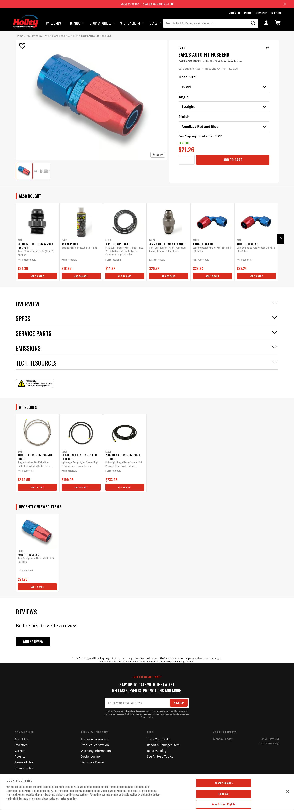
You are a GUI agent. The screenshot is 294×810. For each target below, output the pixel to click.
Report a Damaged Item (163, 745)
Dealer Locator (91, 756)
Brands (75, 23)
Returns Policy (157, 751)
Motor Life (234, 13)
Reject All (223, 794)
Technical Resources (94, 739)
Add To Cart (232, 159)
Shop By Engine (130, 23)
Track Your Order (159, 739)
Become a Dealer (92, 762)
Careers (20, 751)
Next (280, 239)
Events (248, 13)
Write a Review (33, 641)
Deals (153, 23)
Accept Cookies (224, 783)
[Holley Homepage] (26, 17)
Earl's (182, 48)
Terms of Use (24, 762)
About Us (21, 739)
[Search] (253, 23)
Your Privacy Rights (223, 804)
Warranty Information (96, 751)
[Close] (287, 791)
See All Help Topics (160, 756)
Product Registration (95, 745)
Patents (20, 756)
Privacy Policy (147, 717)
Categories (53, 23)
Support (276, 13)
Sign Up (179, 703)
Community (261, 13)
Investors (21, 745)
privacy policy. (69, 798)
